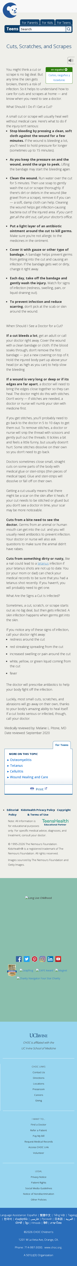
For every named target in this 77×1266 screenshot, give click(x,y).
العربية (69, 1219)
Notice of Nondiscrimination (38, 1193)
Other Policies (38, 1199)
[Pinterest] (34, 958)
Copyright (64, 810)
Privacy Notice (38, 1177)
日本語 (59, 1219)
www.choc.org (52, 1247)
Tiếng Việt (59, 1215)
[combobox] (43, 29)
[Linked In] (50, 958)
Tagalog (72, 1215)
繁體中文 (45, 1215)
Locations (38, 1083)
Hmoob (36, 1223)
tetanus (43, 563)
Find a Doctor (38, 1124)
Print (40, 789)
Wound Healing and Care (29, 777)
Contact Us (39, 1072)
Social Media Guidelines (38, 1188)
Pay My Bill (38, 1135)
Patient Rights (38, 1182)
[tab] (62, 745)
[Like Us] (18, 958)
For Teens (64, 22)
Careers (38, 1095)
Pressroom (39, 1089)
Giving (38, 1100)
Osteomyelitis (21, 760)
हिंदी (45, 1223)
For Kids (47, 22)
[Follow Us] (26, 958)
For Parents (30, 22)
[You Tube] (58, 958)
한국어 (8, 1219)
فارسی (35, 1219)
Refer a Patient (38, 1130)
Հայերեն (21, 1219)
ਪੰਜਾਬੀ (19, 1223)
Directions (38, 1077)
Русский (47, 1219)
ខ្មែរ (27, 1223)
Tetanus (16, 765)
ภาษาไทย (56, 1223)
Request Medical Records (39, 1141)
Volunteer (38, 1153)
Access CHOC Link (38, 1147)
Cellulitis (16, 771)
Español (32, 1215)
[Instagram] (42, 958)
